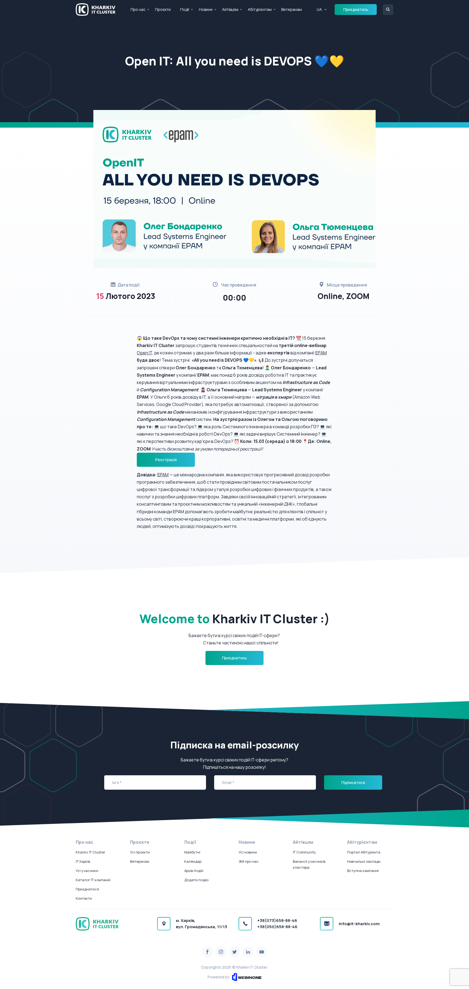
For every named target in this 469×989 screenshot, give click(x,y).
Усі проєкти (140, 852)
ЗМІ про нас (249, 861)
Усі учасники (87, 870)
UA (319, 9)
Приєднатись (355, 9)
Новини (206, 9)
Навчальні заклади (364, 861)
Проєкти (163, 9)
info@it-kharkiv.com (359, 924)
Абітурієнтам (260, 9)
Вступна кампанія (363, 870)
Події (184, 9)
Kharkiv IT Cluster (90, 852)
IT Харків (83, 861)
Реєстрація (166, 459)
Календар (192, 861)
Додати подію (196, 879)
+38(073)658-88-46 (277, 920)
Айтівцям (230, 9)
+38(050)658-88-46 (277, 927)
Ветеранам (291, 9)
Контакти (84, 898)
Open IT (144, 353)
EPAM (163, 475)
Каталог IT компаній (93, 879)
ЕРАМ (321, 353)
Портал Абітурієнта (363, 852)
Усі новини (248, 852)
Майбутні (192, 852)
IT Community (304, 852)
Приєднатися (87, 889)
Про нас (138, 9)
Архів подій (193, 870)
